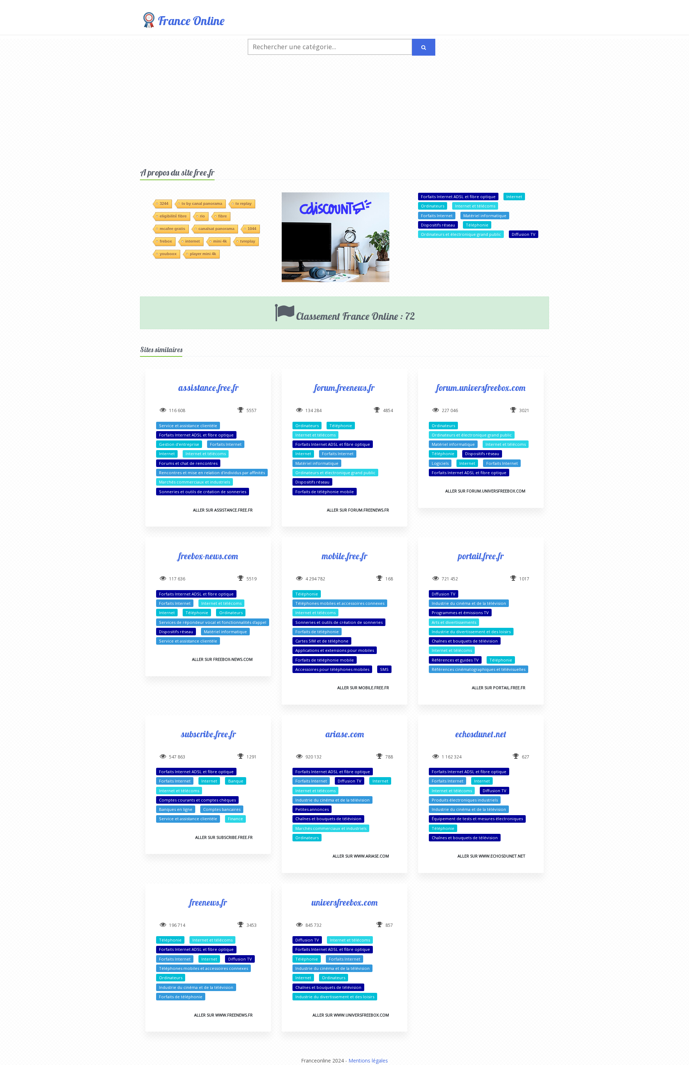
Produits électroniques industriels (465, 800)
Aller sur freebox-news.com (222, 659)
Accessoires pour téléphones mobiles (332, 669)
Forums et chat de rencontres (188, 463)
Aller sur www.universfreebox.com (351, 1015)
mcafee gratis (172, 228)
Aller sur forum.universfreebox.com (485, 491)
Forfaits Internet (437, 215)
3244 (164, 203)
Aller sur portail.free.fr (498, 687)
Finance (235, 818)
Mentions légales (368, 1060)
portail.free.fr (480, 555)
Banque (235, 781)
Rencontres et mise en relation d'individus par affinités (212, 472)
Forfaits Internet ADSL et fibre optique (458, 196)
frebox (166, 241)
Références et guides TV (455, 660)
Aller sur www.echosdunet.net (491, 856)
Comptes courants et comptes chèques (197, 800)
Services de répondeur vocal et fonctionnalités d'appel (212, 622)
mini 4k (220, 241)
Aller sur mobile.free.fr (363, 687)
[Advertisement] (344, 113)
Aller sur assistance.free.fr (223, 510)
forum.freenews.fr (344, 387)
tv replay (243, 203)
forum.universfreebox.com (481, 387)
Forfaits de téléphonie (317, 631)
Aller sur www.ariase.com (361, 856)
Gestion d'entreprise (179, 444)
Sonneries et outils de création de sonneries (202, 491)
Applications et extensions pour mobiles (334, 650)
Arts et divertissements (454, 622)
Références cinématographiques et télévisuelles (478, 669)
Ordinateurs (432, 206)
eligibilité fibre (173, 216)
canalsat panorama (216, 228)
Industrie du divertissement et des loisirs (471, 631)
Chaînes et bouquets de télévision (465, 641)
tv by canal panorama (202, 203)
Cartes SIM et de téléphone (321, 641)
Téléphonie (477, 225)
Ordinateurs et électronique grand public (461, 234)
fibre (222, 216)
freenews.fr (208, 902)
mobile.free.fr (344, 555)
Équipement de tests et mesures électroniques (477, 818)
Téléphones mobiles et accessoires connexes (339, 603)
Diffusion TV (523, 234)
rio (202, 216)
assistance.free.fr (208, 387)
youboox (168, 254)
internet (192, 241)
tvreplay (247, 241)
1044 (252, 228)
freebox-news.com (208, 555)
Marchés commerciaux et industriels (194, 482)
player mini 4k (203, 254)
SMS (384, 669)
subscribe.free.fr (208, 733)
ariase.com (344, 733)
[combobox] (330, 47)
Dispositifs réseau (438, 225)
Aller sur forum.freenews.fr (358, 510)
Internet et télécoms (475, 206)
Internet (514, 196)
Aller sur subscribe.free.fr (224, 837)
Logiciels (440, 463)
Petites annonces (312, 809)
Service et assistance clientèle (188, 425)
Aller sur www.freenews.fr (223, 1015)
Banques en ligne (175, 809)
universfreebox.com (344, 902)
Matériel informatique (484, 215)
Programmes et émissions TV (460, 612)
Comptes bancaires (221, 809)
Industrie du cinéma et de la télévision (469, 603)
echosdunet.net (480, 733)
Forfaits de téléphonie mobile (324, 491)
